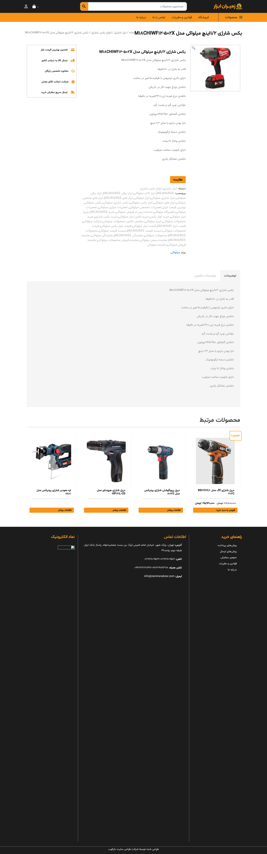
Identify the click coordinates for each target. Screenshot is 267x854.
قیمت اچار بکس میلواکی (115, 226)
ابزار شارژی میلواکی (163, 198)
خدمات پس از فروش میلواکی (134, 212)
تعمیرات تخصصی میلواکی (145, 207)
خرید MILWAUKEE (102, 212)
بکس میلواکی (93, 203)
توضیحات (230, 276)
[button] (193, 48)
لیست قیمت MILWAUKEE (144, 231)
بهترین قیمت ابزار (174, 207)
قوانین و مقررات (182, 17)
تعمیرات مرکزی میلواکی (113, 207)
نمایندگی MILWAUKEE (128, 235)
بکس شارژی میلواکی (116, 203)
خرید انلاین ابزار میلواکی (133, 217)
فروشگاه (203, 17)
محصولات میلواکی (155, 235)
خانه (131, 33)
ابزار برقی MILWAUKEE (118, 193)
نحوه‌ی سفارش (228, 557)
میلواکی (175, 252)
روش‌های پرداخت (227, 545)
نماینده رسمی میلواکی (153, 240)
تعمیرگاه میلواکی (164, 212)
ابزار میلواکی (142, 198)
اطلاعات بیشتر (174, 510)
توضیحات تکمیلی (205, 276)
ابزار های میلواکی (164, 203)
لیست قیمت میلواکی (112, 231)
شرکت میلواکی (92, 221)
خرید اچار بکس (159, 217)
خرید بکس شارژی (106, 217)
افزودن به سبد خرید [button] (225, 510)
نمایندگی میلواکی (102, 235)
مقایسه (178, 179)
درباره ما (141, 17)
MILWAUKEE (165, 193)
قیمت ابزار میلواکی (144, 226)
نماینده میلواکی (156, 245)
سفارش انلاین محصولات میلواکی (123, 221)
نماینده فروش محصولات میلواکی (118, 240)
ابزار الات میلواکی (144, 193)
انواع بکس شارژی (101, 33)
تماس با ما (158, 17)
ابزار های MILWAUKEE (118, 198)
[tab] (230, 275)
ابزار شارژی (120, 33)
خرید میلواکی (153, 221)
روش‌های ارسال (228, 551)
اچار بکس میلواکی (141, 203)
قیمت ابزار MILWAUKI (171, 226)
